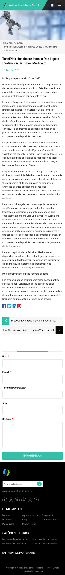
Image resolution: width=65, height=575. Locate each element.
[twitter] (17, 500)
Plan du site (8, 524)
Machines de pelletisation (15, 539)
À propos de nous (31, 515)
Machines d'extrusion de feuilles (14, 544)
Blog (24, 519)
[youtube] (23, 500)
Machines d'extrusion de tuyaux (44, 540)
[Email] (39, 484)
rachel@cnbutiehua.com (32, 571)
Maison (9, 43)
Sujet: (6, 403)
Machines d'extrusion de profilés (44, 544)
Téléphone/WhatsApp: (14, 387)
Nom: (5, 356)
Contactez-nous (50, 519)
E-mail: (6, 372)
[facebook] (4, 500)
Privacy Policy (29, 524)
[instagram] (30, 500)
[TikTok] (36, 500)
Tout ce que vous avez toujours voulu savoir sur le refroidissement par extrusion (24, 330)
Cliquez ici (27, 491)
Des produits (48, 515)
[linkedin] (11, 500)
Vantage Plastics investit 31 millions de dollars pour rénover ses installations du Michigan (41, 321)
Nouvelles (7, 519)
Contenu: (7, 419)
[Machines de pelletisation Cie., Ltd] (18, 472)
